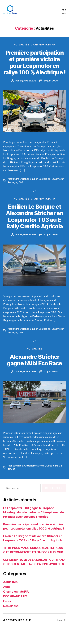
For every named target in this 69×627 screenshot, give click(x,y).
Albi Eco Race (15, 465)
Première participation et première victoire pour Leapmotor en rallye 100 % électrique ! (35, 62)
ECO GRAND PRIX (15, 596)
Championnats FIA (43, 44)
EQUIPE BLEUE (28, 80)
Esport (7, 601)
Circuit (50, 465)
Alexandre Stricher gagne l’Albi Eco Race (34, 360)
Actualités (21, 44)
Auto (6, 586)
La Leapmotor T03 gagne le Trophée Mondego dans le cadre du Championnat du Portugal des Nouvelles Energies (33, 512)
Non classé (10, 606)
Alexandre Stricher (18, 178)
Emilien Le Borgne (40, 178)
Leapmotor (58, 178)
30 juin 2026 (51, 80)
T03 (20, 182)
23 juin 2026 (51, 234)
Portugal (12, 182)
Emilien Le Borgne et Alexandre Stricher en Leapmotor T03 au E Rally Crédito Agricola (34, 216)
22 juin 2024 (51, 371)
